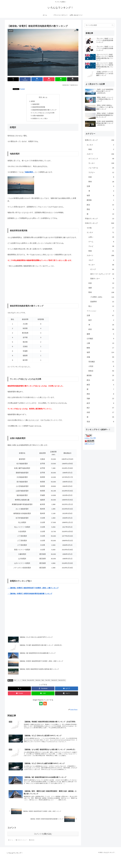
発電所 (33, 101)
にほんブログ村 (90, 438)
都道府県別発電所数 (38, 107)
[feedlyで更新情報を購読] (41, 703)
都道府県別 (62, 680)
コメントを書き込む (43, 834)
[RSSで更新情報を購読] (45, 703)
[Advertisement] (43, 285)
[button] (72, 79)
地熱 (25, 680)
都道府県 (55, 680)
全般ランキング (90, 443)
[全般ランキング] (89, 441)
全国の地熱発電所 (38, 115)
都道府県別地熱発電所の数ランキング (44, 110)
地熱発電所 (35, 104)
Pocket (22, 89)
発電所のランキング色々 (40, 118)
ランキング (18, 680)
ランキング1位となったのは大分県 (43, 113)
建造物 (11, 680)
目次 (40, 97)
